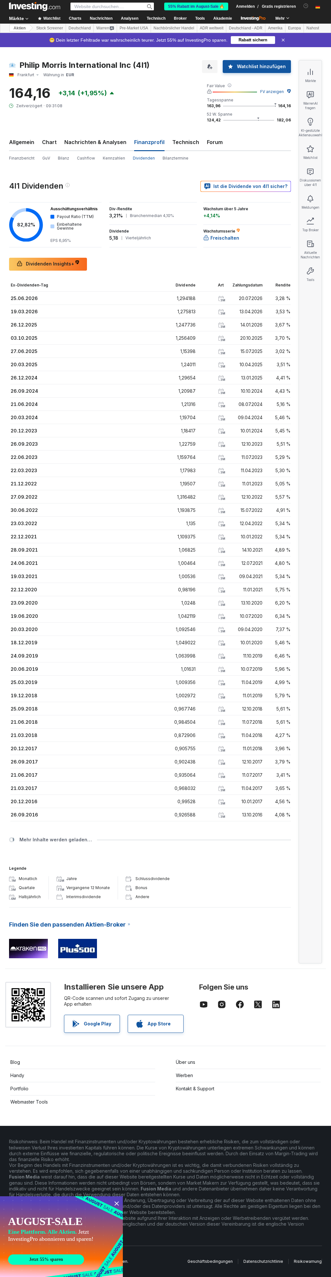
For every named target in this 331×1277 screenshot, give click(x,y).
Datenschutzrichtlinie (263, 1261)
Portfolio (19, 1088)
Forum (215, 142)
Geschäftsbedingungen (210, 1261)
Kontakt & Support (195, 1088)
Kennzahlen (114, 158)
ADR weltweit (211, 28)
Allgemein (21, 142)
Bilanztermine (175, 158)
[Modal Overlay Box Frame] (61, 1236)
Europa (294, 28)
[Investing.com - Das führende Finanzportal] (34, 6)
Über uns (185, 1062)
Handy (17, 1075)
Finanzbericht (22, 158)
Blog (15, 1062)
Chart (49, 142)
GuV (46, 158)
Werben (184, 1075)
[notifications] (306, 6)
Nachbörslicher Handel (174, 28)
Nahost (312, 28)
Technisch (185, 142)
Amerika (275, 28)
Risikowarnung (308, 1261)
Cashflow (86, 158)
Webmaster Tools (29, 1102)
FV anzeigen (272, 91)
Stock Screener (49, 28)
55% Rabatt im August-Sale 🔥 (196, 6)
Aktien (20, 28)
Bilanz (63, 158)
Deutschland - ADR (245, 28)
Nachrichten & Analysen (95, 142)
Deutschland (80, 28)
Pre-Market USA (134, 28)
